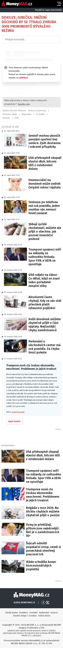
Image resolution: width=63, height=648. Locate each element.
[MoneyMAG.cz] (17, 3)
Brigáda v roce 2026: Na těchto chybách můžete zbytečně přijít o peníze (43, 511)
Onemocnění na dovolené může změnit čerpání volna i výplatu (44, 183)
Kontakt (33, 612)
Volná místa (44, 615)
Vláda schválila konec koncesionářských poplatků (41, 565)
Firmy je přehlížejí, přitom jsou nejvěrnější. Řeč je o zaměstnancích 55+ (42, 530)
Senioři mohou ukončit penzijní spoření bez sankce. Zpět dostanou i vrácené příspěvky (44, 141)
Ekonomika (8, 445)
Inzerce (54, 612)
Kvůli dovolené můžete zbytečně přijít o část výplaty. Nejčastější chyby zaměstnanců (44, 324)
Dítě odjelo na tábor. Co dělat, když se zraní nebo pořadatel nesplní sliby (44, 280)
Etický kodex (11, 612)
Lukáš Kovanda (18, 412)
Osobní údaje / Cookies (25, 615)
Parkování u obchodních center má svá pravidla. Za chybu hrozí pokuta (44, 346)
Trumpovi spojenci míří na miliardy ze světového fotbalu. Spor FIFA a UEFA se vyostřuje (44, 257)
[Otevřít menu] (58, 3)
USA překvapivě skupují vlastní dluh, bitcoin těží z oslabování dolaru (44, 163)
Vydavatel (44, 612)
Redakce (23, 612)
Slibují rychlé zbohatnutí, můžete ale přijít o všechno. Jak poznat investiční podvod (44, 231)
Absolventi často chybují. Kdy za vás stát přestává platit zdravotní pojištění (44, 302)
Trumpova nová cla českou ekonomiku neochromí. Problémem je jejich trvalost (42, 494)
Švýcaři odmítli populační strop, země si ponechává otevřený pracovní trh (43, 548)
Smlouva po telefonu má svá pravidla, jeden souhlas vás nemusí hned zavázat (44, 207)
